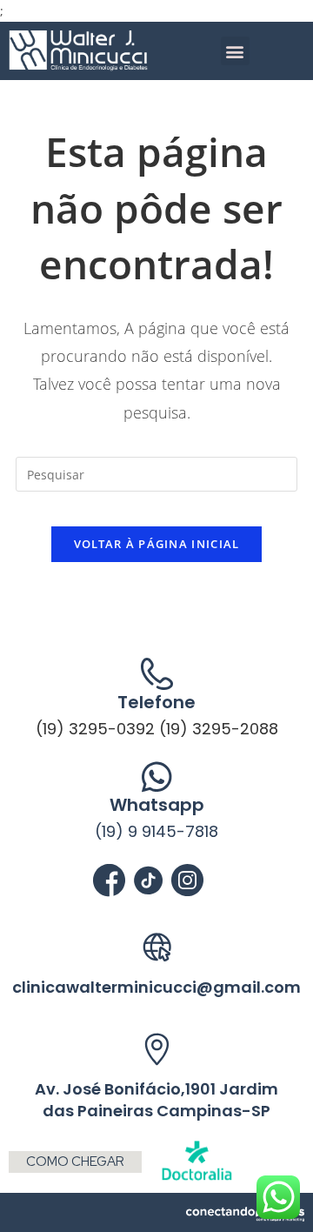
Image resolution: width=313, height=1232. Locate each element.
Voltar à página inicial (157, 544)
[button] (235, 51)
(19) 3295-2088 (218, 729)
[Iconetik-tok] (148, 880)
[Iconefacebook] (109, 880)
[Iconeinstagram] (187, 880)
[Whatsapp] (157, 776)
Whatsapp (157, 805)
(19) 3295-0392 (95, 729)
